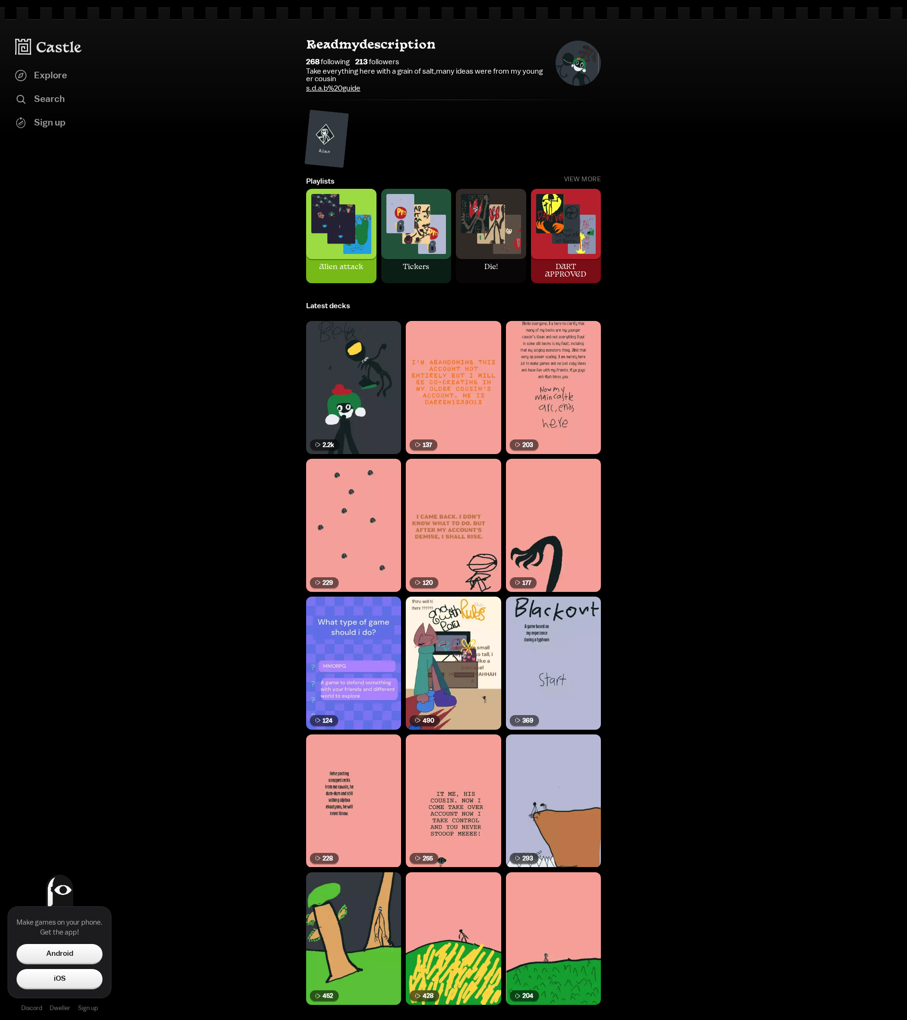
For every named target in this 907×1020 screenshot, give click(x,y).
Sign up (88, 1008)
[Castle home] (48, 47)
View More (582, 179)
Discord (31, 1008)
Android (59, 953)
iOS (60, 978)
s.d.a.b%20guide (333, 88)
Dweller (60, 1008)
